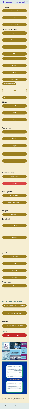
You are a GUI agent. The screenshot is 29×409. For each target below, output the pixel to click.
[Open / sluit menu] (27, 2)
